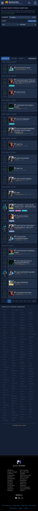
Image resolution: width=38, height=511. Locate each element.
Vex (30, 358)
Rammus (22, 354)
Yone (30, 389)
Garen (4, 407)
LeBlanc (14, 373)
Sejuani (22, 381)
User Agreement (6, 505)
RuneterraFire (11, 478)
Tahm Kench (31, 313)
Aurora (5, 342)
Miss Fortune (14, 412)
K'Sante (14, 337)
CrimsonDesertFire (25, 489)
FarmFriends (11, 485)
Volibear (31, 371)
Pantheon (23, 339)
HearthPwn (23, 482)
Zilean (31, 411)
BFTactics (10, 490)
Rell (21, 359)
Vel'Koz (31, 356)
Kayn (13, 358)
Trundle (31, 331)
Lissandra (14, 383)
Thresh (31, 326)
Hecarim (5, 420)
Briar (4, 359)
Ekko (4, 385)
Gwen (4, 418)
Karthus (14, 348)
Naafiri (13, 420)
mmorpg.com (23, 478)
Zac (30, 401)
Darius (5, 374)
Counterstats (11, 475)
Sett (21, 389)
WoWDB (22, 473)
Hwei (13, 312)
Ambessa (5, 322)
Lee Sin (14, 375)
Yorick (31, 391)
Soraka (22, 414)
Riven (21, 371)
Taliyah (31, 316)
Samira (22, 379)
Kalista (13, 343)
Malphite (14, 396)
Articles (26, 508)
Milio (13, 408)
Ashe (4, 335)
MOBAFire (10, 470)
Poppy (22, 342)
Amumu (5, 325)
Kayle (13, 355)
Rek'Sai (22, 357)
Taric (30, 321)
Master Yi (14, 403)
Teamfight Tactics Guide (19, 425)
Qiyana (22, 347)
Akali (4, 315)
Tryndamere (32, 334)
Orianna (22, 334)
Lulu (13, 391)
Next (34, 301)
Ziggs (30, 409)
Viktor (30, 366)
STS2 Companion (25, 487)
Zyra (30, 417)
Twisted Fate (31, 337)
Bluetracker (23, 480)
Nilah (21, 322)
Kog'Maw (14, 370)
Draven (5, 382)
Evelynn (5, 390)
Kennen (14, 360)
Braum (5, 357)
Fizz (4, 400)
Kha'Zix (14, 363)
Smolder (22, 409)
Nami (21, 310)
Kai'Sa (13, 340)
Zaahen (31, 399)
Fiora (4, 397)
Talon (30, 319)
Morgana (14, 418)
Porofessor (10, 473)
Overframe (23, 485)
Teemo (31, 324)
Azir (4, 344)
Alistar (4, 320)
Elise (4, 387)
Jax (12, 327)
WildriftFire (10, 477)
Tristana (31, 329)
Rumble (22, 373)
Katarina (14, 353)
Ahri (4, 312)
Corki (4, 372)
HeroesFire (10, 489)
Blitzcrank (5, 352)
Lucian (13, 388)
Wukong (31, 376)
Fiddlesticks (6, 395)
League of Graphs (12, 472)
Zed (30, 404)
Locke (13, 386)
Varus (30, 348)
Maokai (14, 401)
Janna (13, 322)
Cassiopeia (6, 367)
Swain (22, 417)
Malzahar (14, 398)
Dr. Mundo (6, 380)
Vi (29, 361)
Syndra (31, 310)
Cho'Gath (5, 369)
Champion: (5, 17)
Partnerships (13, 508)
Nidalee (22, 320)
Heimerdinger (15, 310)
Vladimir (31, 368)
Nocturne (23, 325)
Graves (5, 415)
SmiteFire (10, 480)
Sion (21, 401)
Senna (22, 384)
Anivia (4, 327)
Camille (5, 364)
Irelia (13, 317)
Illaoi (13, 315)
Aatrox (5, 310)
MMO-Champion (24, 477)
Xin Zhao (31, 384)
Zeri (30, 406)
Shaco (22, 391)
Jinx (13, 335)
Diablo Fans (23, 483)
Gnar (4, 410)
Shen (21, 394)
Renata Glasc (22, 362)
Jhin (13, 332)
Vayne (31, 351)
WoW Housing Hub (25, 475)
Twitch (31, 341)
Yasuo (31, 386)
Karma (13, 345)
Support (20, 508)
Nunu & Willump (22, 328)
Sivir (21, 404)
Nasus (22, 312)
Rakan (22, 352)
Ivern (13, 320)
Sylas (21, 419)
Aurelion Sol (5, 338)
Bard (4, 347)
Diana (4, 377)
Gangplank (6, 405)
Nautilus (22, 315)
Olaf (21, 331)
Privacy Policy (16, 505)
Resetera (9, 483)
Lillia (13, 381)
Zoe (30, 414)
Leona (13, 378)
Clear (33, 17)
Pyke (21, 344)
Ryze (21, 376)
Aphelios (5, 332)
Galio (4, 402)
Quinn (22, 349)
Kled (13, 368)
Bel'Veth (5, 349)
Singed (22, 399)
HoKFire (22, 490)
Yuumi (31, 396)
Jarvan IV (14, 325)
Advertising (24, 505)
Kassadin (14, 350)
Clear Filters (32, 21)
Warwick (31, 373)
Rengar (22, 368)
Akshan (5, 317)
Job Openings (32, 505)
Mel (13, 406)
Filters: (4, 21)
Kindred (14, 365)
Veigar (31, 353)
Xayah (31, 379)
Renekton (23, 366)
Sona (21, 411)
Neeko (22, 317)
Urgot (30, 346)
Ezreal (4, 392)
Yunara (31, 394)
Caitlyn (5, 362)
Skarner (22, 406)
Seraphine (23, 386)
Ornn (21, 336)
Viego (30, 363)
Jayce (13, 330)
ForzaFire (10, 487)
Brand (4, 354)
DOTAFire (10, 482)
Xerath (31, 381)
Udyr (30, 343)
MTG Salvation (24, 470)
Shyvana (22, 396)
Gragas (5, 412)
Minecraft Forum (24, 472)
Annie (4, 330)
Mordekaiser (15, 415)
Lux (13, 393)
